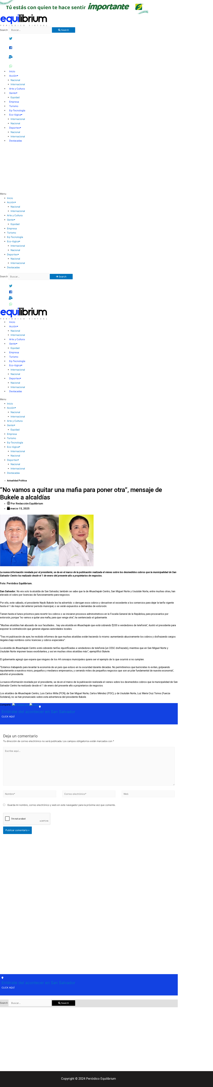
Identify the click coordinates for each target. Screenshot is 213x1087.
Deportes (14, 127)
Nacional (15, 80)
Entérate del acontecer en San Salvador (38, 711)
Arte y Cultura (17, 88)
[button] (89, 194)
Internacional (18, 84)
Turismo (13, 106)
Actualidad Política (17, 480)
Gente (12, 93)
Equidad (15, 97)
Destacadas (15, 140)
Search (4, 29)
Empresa (14, 101)
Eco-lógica (15, 114)
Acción (13, 75)
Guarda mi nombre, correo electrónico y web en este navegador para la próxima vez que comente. (61, 804)
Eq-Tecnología (17, 110)
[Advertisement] (89, 168)
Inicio (12, 71)
